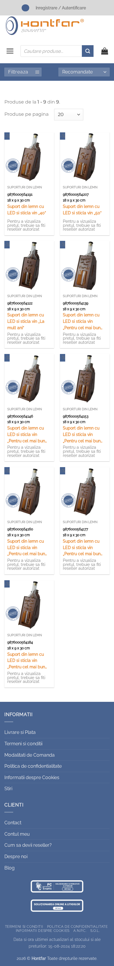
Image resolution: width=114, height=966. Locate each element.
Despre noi (15, 856)
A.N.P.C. (79, 930)
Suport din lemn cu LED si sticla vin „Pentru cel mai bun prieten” (82, 435)
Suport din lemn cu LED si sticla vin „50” (82, 209)
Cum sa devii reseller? (28, 845)
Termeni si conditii (23, 743)
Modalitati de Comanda (29, 755)
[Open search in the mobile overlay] (57, 51)
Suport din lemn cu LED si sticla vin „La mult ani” (25, 321)
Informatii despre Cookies (31, 777)
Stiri (8, 788)
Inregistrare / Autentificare (61, 7)
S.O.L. (95, 930)
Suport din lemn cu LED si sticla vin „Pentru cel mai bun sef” (26, 548)
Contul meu (17, 834)
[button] (10, 51)
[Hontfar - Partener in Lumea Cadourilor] (44, 25)
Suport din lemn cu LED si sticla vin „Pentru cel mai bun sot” (82, 548)
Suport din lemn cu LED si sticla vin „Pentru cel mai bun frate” (26, 435)
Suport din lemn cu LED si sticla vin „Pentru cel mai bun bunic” (82, 322)
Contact (12, 822)
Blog (9, 868)
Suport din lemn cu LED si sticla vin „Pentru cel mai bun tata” (26, 661)
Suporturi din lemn (24, 187)
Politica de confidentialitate (33, 766)
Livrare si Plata (20, 732)
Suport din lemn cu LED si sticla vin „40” (26, 209)
